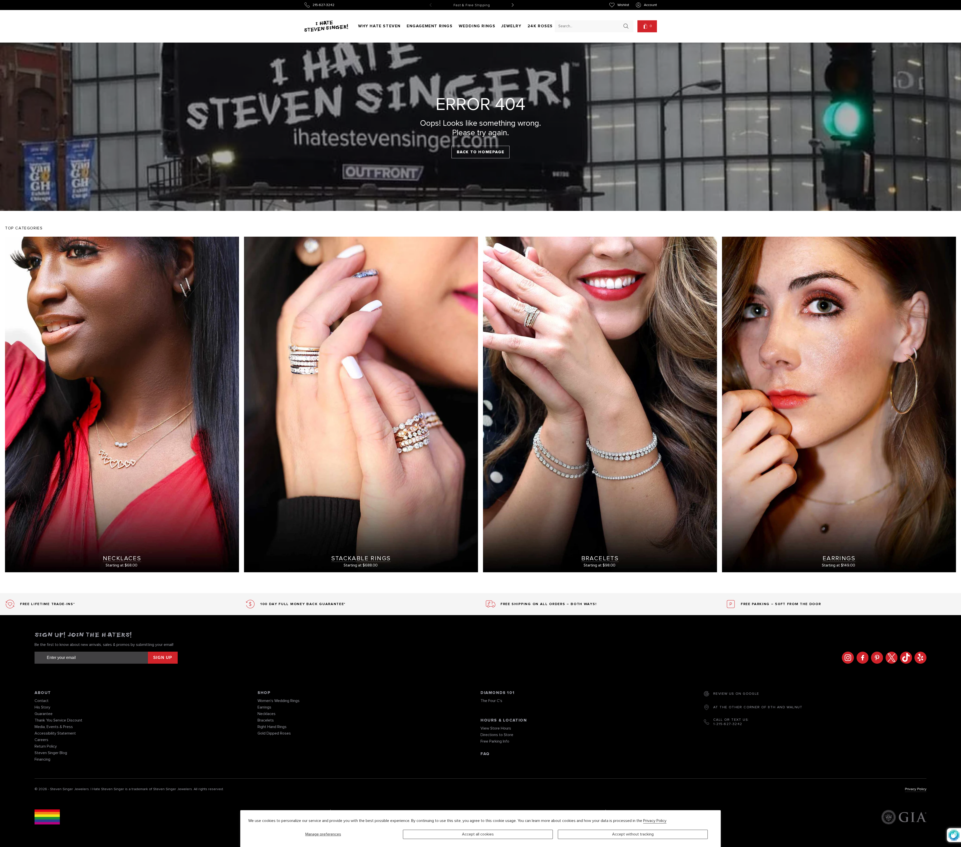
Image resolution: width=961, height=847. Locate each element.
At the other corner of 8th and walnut (758, 707)
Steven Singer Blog (51, 753)
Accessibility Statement (55, 733)
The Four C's (491, 701)
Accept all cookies (478, 834)
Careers (41, 740)
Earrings (264, 707)
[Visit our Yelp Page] (919, 658)
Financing (42, 759)
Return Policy (46, 746)
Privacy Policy (654, 821)
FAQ (485, 754)
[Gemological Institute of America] (903, 817)
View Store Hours (495, 728)
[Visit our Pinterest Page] (875, 658)
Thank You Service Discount (58, 720)
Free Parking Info (494, 741)
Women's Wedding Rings (279, 701)
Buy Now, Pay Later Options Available (471, 5)
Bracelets (266, 720)
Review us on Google (736, 693)
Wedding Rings (477, 26)
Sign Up (162, 657)
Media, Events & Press (54, 727)
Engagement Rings (430, 26)
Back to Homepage (481, 152)
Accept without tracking (633, 834)
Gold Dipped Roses (274, 733)
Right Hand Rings (272, 727)
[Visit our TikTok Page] (904, 658)
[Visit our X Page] (890, 658)
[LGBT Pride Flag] (47, 817)
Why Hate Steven (379, 26)
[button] (647, 26)
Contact (42, 701)
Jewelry (511, 26)
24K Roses (540, 26)
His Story (42, 707)
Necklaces (267, 714)
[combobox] (589, 26)
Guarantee (44, 714)
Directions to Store (496, 735)
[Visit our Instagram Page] (846, 658)
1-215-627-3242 (727, 724)
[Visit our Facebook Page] (861, 658)
